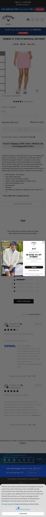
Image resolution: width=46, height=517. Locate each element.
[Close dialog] (43, 242)
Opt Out (10, 504)
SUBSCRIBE (34, 267)
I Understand (23, 513)
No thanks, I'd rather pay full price (34, 270)
